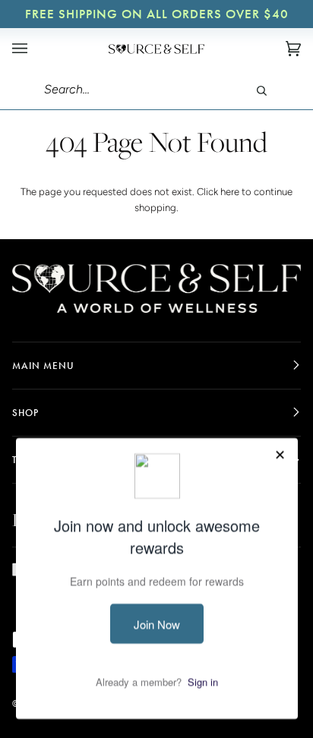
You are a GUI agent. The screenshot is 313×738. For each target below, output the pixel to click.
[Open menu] (35, 49)
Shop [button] (25, 412)
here (229, 191)
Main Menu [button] (43, 365)
